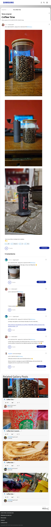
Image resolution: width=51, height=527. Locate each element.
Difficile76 (10, 468)
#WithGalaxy (29, 26)
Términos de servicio (6, 515)
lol (22, 243)
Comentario (44, 247)
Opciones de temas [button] (47, 13)
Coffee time (10, 462)
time (28, 243)
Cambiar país (4, 522)
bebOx (9, 405)
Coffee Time (10, 399)
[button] (47, 24)
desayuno (15, 243)
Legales (3, 520)
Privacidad (3, 517)
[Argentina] (8, 2)
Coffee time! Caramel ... (13, 431)
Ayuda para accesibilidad (7, 512)
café (8, 243)
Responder (41, 281)
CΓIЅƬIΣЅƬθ (10, 437)
